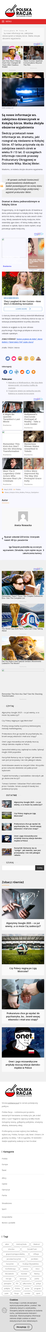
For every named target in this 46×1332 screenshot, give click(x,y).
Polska (18, 489)
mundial (24, 1274)
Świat (4, 1170)
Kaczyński (10, 1264)
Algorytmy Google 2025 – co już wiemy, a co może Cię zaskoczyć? (20, 713)
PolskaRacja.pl (17, 8)
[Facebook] (5, 372)
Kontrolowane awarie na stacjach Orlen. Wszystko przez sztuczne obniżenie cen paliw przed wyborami (23, 768)
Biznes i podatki (8, 1222)
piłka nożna (27, 1283)
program (37, 1288)
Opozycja (6, 1189)
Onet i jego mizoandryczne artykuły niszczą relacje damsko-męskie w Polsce (20, 742)
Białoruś (37, 1244)
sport (38, 1293)
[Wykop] (17, 372)
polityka (7, 1288)
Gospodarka (7, 1217)
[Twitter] (11, 372)
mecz (37, 1269)
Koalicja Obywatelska (31, 1264)
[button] (19, 21)
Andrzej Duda (21, 1244)
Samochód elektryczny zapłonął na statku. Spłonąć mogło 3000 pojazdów (23, 750)
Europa (5, 1164)
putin (6, 1293)
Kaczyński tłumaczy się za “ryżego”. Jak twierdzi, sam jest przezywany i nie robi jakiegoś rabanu (22, 758)
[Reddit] (22, 372)
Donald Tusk (32, 1249)
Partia (4, 1195)
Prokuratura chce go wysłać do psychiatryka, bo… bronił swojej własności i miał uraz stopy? (22, 735)
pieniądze (7, 1283)
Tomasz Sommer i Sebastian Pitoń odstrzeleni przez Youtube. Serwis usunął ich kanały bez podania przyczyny (21, 786)
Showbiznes (7, 1203)
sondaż (27, 1293)
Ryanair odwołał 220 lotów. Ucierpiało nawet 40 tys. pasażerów (21, 538)
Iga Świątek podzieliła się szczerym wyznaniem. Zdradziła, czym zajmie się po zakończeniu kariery (22, 550)
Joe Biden (34, 1259)
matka (22, 492)
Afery (4, 1178)
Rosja (16, 1293)
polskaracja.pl (13, 1103)
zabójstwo (35, 492)
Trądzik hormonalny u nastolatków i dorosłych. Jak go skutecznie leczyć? (23, 776)
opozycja (23, 1278)
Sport (4, 1209)
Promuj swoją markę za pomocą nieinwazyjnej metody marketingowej (21, 727)
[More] (33, 372)
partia (37, 1278)
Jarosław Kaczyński (14, 1259)
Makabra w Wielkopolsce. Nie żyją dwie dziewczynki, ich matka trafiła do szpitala (25, 385)
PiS (17, 1283)
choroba (11, 1249)
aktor (7, 1244)
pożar (27, 1288)
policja (27, 492)
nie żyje (8, 1278)
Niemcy (37, 1274)
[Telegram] (28, 372)
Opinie (4, 1184)
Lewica (25, 1269)
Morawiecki (9, 1274)
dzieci (7, 492)
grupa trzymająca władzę (15, 1254)
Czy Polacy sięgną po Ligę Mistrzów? (17, 720)
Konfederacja (10, 1269)
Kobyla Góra (14, 492)
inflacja (36, 1254)
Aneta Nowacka (23, 525)
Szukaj (10, 862)
